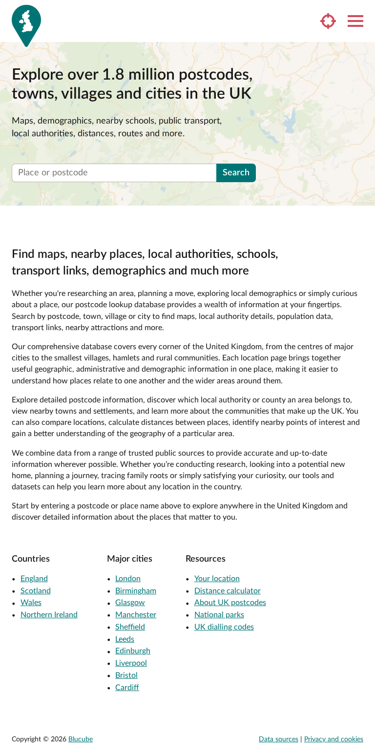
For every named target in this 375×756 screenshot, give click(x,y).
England (34, 579)
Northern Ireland (49, 615)
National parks (219, 615)
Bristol (126, 675)
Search (236, 172)
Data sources (278, 739)
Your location (217, 579)
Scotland (36, 591)
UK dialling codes (224, 627)
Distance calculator (227, 591)
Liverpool (131, 663)
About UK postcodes (230, 603)
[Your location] (328, 21)
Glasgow (130, 603)
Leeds (124, 639)
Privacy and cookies (333, 739)
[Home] (26, 26)
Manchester (135, 615)
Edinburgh (132, 651)
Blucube (80, 739)
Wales (31, 603)
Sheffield (130, 627)
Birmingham (135, 591)
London (128, 579)
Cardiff (127, 688)
